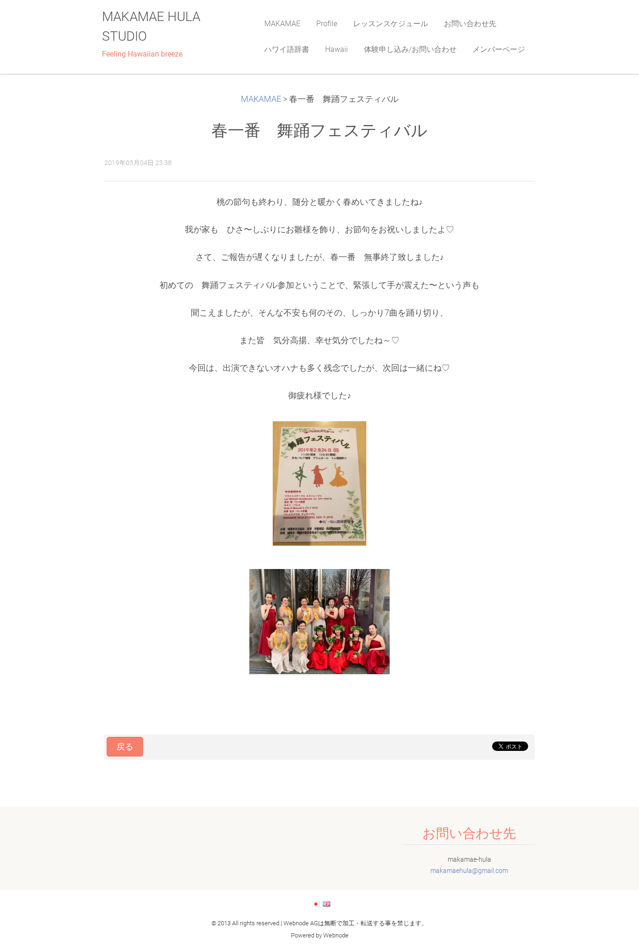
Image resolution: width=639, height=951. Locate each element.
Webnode (336, 935)
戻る (124, 746)
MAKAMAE (261, 99)
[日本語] (316, 904)
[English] (326, 904)
